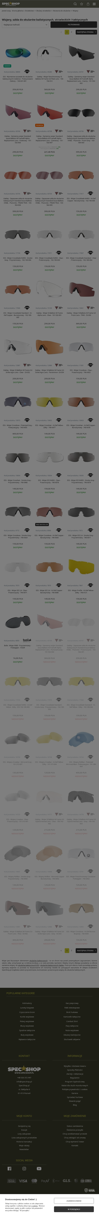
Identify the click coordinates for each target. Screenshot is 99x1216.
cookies (35, 1206)
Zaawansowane (74, 1201)
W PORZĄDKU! (74, 1209)
